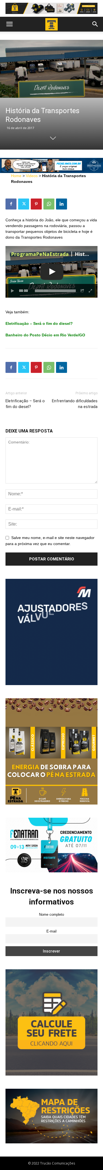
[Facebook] (10, 204)
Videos (32, 176)
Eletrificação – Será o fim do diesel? (25, 403)
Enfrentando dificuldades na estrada (75, 403)
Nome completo (51, 915)
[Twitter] (23, 204)
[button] (9, 24)
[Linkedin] (61, 204)
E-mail (51, 931)
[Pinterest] (36, 204)
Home (16, 176)
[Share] (82, 291)
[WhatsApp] (48, 204)
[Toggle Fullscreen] (91, 291)
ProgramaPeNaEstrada (40, 254)
